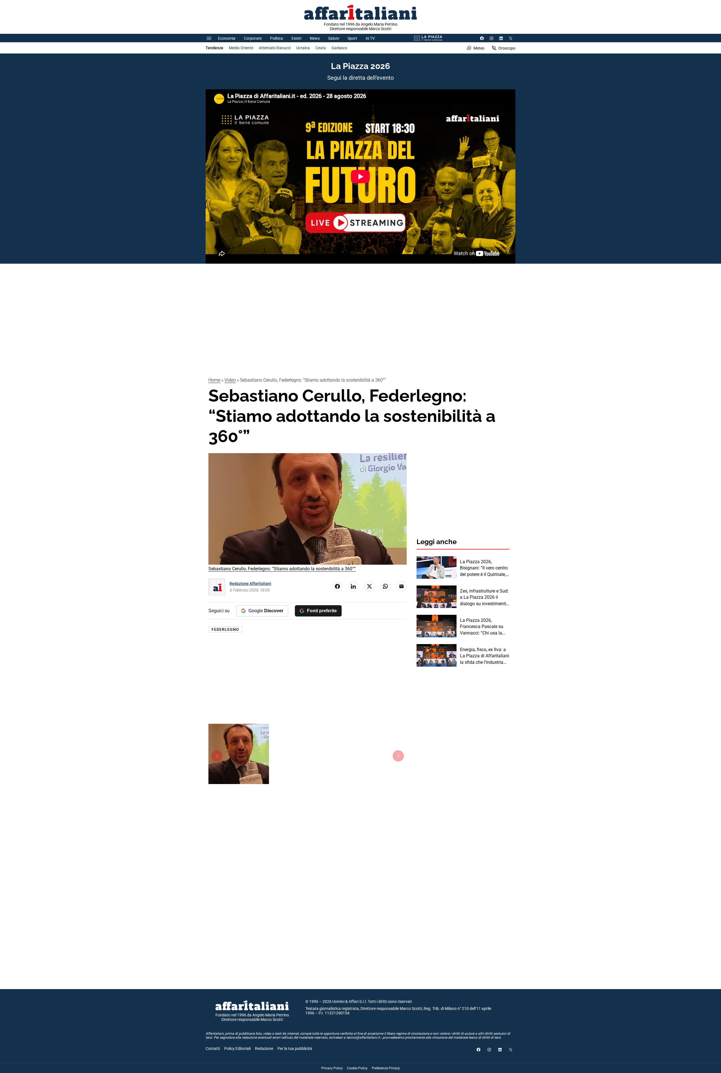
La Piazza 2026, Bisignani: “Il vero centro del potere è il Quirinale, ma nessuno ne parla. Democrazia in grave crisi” (484, 568)
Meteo (478, 48)
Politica (276, 38)
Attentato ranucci (275, 48)
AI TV (370, 38)
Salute (333, 38)
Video (230, 380)
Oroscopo (506, 48)
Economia (226, 38)
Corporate (253, 38)
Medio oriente (241, 48)
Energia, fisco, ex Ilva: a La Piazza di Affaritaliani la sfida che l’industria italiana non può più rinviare (484, 656)
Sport (352, 38)
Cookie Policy (357, 1068)
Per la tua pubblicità (294, 1048)
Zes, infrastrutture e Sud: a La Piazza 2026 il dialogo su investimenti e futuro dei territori (484, 597)
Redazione (264, 1048)
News (315, 38)
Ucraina (303, 48)
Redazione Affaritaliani (250, 583)
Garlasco (339, 48)
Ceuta (320, 48)
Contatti (213, 1048)
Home (214, 380)
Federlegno (225, 629)
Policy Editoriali (237, 1048)
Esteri (296, 38)
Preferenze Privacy (386, 1068)
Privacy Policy (332, 1068)
